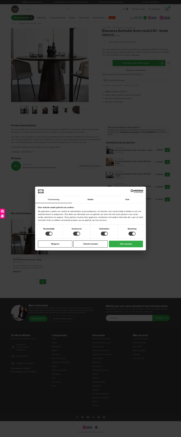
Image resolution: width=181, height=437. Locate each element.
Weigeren (55, 244)
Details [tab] (91, 199)
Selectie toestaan (90, 244)
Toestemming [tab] (53, 199)
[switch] (76, 234)
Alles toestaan (126, 244)
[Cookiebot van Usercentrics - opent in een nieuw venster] (132, 191)
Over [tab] (127, 199)
